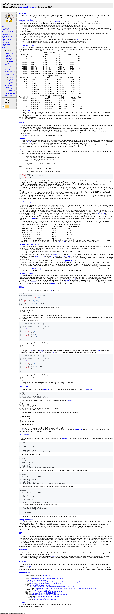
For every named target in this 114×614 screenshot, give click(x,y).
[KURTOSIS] (28, 566)
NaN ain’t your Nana (26, 274)
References (5, 41)
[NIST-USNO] (32, 218)
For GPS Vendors (7, 31)
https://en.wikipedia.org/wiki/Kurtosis (45, 599)
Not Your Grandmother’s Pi (10, 71)
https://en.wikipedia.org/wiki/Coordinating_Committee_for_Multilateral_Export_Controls (58, 582)
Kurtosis (11, 92)
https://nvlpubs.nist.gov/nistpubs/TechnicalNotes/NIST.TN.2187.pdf (54, 586)
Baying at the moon (26, 520)
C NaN (11, 77)
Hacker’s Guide (6, 39)
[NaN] (78, 39)
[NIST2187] (101, 213)
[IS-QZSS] (67, 256)
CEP (10, 89)
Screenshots (5, 28)
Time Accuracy (12, 67)
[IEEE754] (58, 22)
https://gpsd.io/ (45, 575)
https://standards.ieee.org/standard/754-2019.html (47, 578)
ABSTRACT (9, 53)
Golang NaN (11, 83)
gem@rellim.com (27, 7)
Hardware (5, 29)
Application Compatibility (6, 43)
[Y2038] (77, 182)
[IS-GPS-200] (56, 254)
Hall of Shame (6, 34)
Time (6, 65)
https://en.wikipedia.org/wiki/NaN (39, 585)
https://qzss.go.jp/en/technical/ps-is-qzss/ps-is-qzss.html (49, 594)
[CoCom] (28, 141)
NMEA (11, 61)
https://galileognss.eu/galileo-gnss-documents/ (49, 591)
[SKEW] (52, 556)
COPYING (8, 95)
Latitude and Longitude (9, 59)
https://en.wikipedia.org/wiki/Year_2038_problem (45, 583)
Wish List (4, 33)
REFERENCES (10, 93)
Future (4, 47)
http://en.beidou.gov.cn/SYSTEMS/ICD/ (44, 593)
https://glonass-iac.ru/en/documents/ (47, 596)
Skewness (12, 90)
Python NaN (11, 80)
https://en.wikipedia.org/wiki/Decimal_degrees (42, 580)
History (4, 45)
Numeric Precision (8, 56)
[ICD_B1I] (53, 256)
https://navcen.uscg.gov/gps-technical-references (49, 590)
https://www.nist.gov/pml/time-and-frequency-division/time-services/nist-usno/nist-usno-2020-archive (65, 588)
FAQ (3, 26)
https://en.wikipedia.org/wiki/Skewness (42, 598)
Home (3, 25)
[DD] (28, 110)
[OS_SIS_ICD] (40, 256)
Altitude (7, 63)
